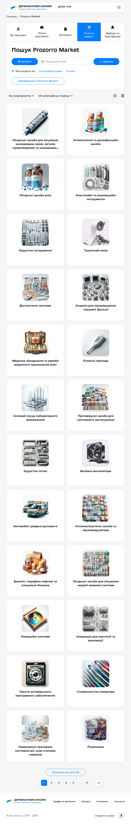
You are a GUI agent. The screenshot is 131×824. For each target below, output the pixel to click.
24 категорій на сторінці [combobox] (54, 95)
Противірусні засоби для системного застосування (95, 417)
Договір (86, 801)
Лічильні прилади (95, 360)
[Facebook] (121, 815)
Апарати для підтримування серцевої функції (96, 307)
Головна (11, 16)
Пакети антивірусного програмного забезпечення (35, 693)
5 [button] (73, 782)
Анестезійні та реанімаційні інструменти (96, 197)
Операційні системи (35, 636)
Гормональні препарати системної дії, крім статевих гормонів (35, 750)
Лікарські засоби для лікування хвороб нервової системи (96, 583)
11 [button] (87, 782)
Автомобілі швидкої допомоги (35, 526)
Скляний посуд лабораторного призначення (35, 417)
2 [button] (51, 782)
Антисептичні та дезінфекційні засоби (95, 142)
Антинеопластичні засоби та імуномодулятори (95, 528)
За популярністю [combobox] (20, 95)
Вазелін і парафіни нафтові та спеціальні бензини (35, 583)
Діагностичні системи (35, 305)
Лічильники (95, 746)
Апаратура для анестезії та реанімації (95, 638)
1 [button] (44, 782)
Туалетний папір (96, 250)
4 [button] (66, 782)
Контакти (120, 801)
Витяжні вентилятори (95, 471)
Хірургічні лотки (35, 471)
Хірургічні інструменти (35, 250)
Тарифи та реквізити (64, 801)
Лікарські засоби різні (35, 195)
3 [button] (58, 782)
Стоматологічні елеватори (96, 691)
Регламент (102, 801)
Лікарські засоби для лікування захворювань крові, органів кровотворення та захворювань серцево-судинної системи (35, 144)
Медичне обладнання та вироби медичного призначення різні (35, 362)
